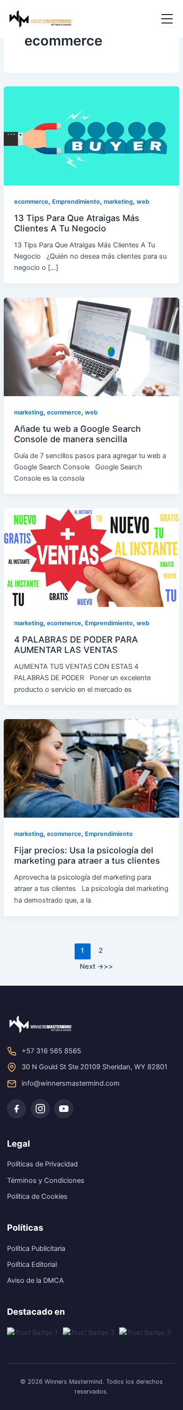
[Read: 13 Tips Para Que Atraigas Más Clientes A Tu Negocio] (91, 135)
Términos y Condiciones (45, 1180)
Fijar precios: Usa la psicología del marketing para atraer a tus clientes (87, 855)
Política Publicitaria (36, 1248)
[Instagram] (40, 1108)
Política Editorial (32, 1264)
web (143, 201)
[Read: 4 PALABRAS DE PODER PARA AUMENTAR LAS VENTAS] (91, 557)
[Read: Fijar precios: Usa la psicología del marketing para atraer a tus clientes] (91, 768)
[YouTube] (63, 1108)
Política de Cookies (37, 1196)
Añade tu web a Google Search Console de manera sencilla (77, 433)
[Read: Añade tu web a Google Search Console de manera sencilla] (91, 346)
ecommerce (31, 201)
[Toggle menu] (167, 19)
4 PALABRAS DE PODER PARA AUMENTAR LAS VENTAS (76, 644)
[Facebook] (16, 1108)
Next (92, 966)
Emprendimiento (76, 201)
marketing (118, 201)
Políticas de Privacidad (42, 1164)
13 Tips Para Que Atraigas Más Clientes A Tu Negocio (76, 223)
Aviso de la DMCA (35, 1280)
